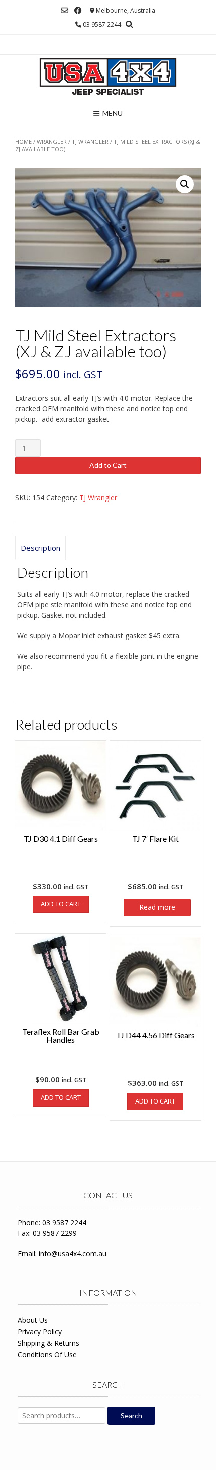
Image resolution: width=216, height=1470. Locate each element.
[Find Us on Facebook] (78, 10)
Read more (157, 907)
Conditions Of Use (47, 1354)
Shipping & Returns (48, 1343)
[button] (185, 184)
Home (23, 141)
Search (131, 1415)
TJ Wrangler (90, 141)
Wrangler (52, 141)
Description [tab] (40, 548)
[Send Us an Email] (64, 10)
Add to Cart (108, 465)
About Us (33, 1320)
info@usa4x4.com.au (72, 1253)
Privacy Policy (40, 1331)
